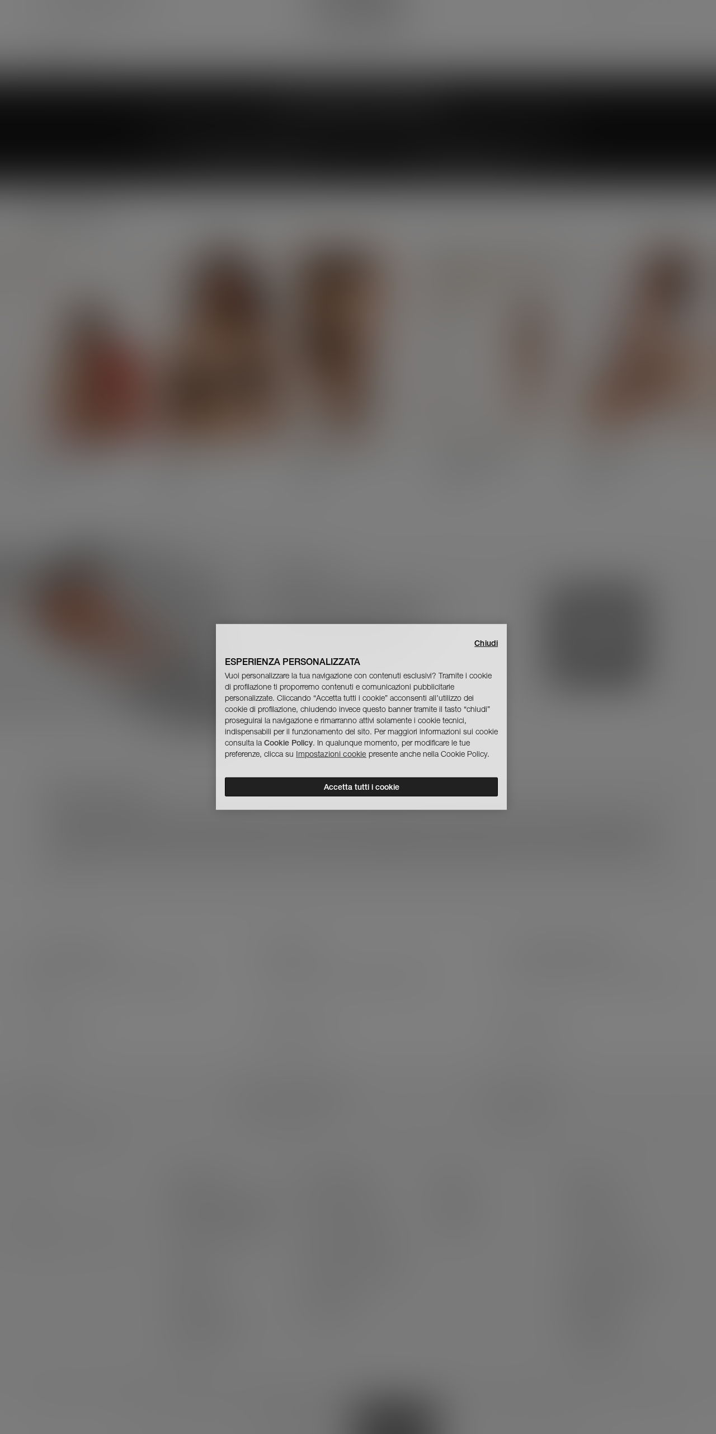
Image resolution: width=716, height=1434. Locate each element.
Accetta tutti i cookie (361, 787)
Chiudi (486, 643)
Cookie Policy (288, 743)
